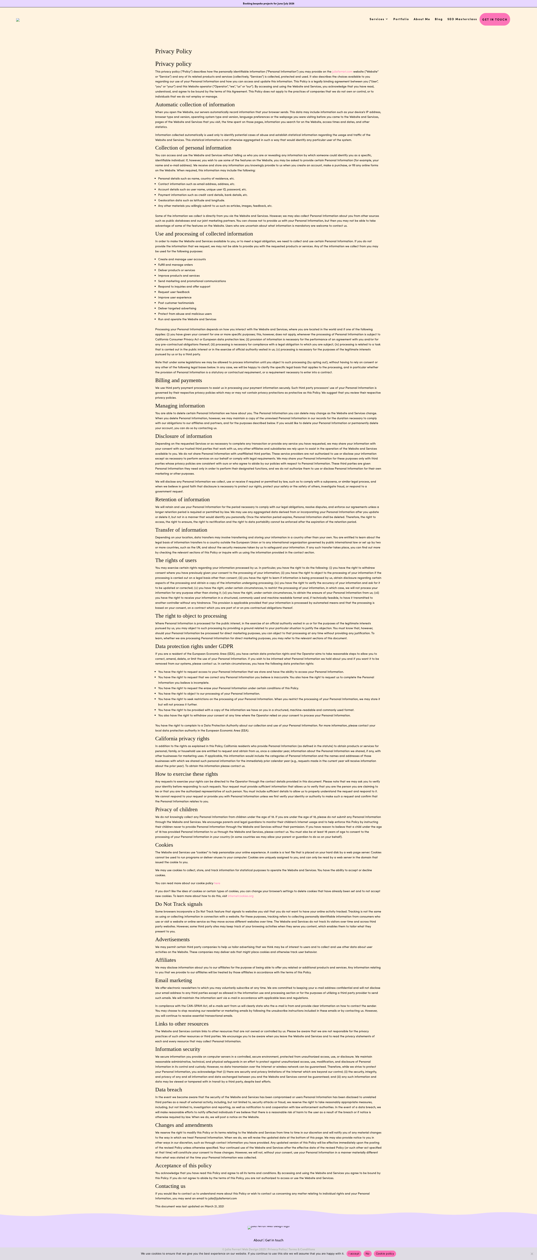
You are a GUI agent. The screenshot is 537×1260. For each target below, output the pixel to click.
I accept (354, 1253)
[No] (532, 1254)
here (217, 883)
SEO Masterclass (462, 19)
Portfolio (401, 19)
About (258, 1240)
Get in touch (494, 19)
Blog (439, 19)
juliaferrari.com (342, 71)
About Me (422, 19)
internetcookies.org (241, 896)
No (368, 1253)
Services (377, 19)
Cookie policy (385, 1253)
